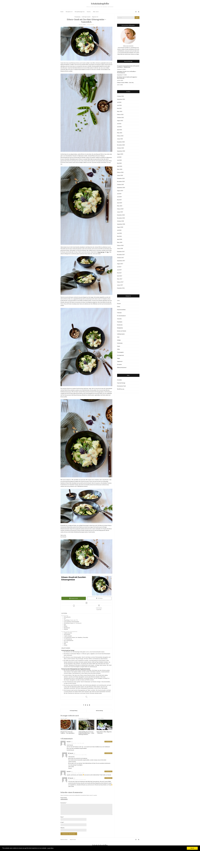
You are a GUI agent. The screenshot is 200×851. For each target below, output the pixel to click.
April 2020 (119, 166)
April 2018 (119, 239)
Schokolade (119, 343)
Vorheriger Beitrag (73, 710)
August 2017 (120, 263)
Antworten (108, 741)
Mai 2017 (119, 272)
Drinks (118, 306)
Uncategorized (120, 355)
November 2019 (121, 181)
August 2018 (120, 227)
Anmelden (119, 380)
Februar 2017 (120, 282)
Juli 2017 (119, 266)
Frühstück (119, 312)
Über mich (96, 11)
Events (89, 11)
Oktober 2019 (120, 184)
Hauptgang (77, 16)
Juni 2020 (119, 160)
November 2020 (121, 145)
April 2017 (119, 276)
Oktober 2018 (120, 221)
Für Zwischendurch (121, 315)
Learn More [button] (50, 848)
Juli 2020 (119, 157)
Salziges (119, 340)
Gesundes (119, 318)
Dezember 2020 (121, 142)
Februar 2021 (120, 135)
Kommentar (64, 802)
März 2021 (119, 132)
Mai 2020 (119, 163)
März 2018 (119, 242)
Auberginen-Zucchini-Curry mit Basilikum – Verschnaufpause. (126, 72)
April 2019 (119, 202)
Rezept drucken (74, 598)
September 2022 (121, 99)
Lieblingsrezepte (86, 16)
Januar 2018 (120, 248)
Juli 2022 (119, 102)
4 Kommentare (90, 24)
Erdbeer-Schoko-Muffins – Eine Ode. (125, 82)
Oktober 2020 (120, 148)
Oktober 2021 (120, 117)
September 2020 (121, 151)
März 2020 (119, 169)
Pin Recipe (100, 598)
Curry (118, 300)
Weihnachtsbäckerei (121, 367)
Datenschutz (64, 839)
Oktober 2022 (120, 96)
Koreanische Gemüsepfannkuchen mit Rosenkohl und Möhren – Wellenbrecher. (128, 66)
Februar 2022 (120, 114)
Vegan (118, 358)
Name (62, 817)
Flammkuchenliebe (121, 309)
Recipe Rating (64, 797)
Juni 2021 (119, 126)
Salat (118, 337)
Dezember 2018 (121, 215)
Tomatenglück (120, 352)
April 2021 (119, 129)
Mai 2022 (119, 108)
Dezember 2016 (121, 288)
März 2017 (119, 279)
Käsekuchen (119, 324)
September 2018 (121, 224)
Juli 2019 (119, 193)
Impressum (73, 839)
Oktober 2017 (120, 257)
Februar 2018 (120, 245)
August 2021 (120, 120)
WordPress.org (120, 389)
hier (99, 252)
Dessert (119, 303)
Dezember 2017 (121, 251)
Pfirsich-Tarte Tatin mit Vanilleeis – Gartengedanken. (68, 732)
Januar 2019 (120, 212)
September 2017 (121, 260)
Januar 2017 (120, 285)
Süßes (118, 349)
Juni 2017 (119, 269)
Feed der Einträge (121, 383)
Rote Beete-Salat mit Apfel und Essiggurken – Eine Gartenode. (127, 77)
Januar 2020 (120, 175)
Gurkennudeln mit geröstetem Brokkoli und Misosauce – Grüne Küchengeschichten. (86, 733)
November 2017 (121, 254)
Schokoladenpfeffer (100, 3)
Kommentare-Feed (121, 386)
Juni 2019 (119, 196)
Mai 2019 (119, 199)
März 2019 (119, 205)
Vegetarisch (95, 16)
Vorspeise (119, 364)
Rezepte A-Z (69, 11)
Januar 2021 (120, 138)
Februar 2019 (120, 209)
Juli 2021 (119, 123)
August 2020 (120, 154)
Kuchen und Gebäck (121, 331)
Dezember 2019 (121, 178)
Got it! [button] (192, 848)
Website (62, 827)
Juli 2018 (119, 230)
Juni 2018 (119, 233)
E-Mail (62, 822)
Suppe (118, 346)
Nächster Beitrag (99, 710)
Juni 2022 (119, 105)
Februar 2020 (120, 172)
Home (62, 11)
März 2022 (119, 111)
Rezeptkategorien (80, 11)
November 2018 (121, 218)
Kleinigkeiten (120, 328)
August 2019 (120, 190)
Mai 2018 (119, 236)
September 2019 (121, 187)
